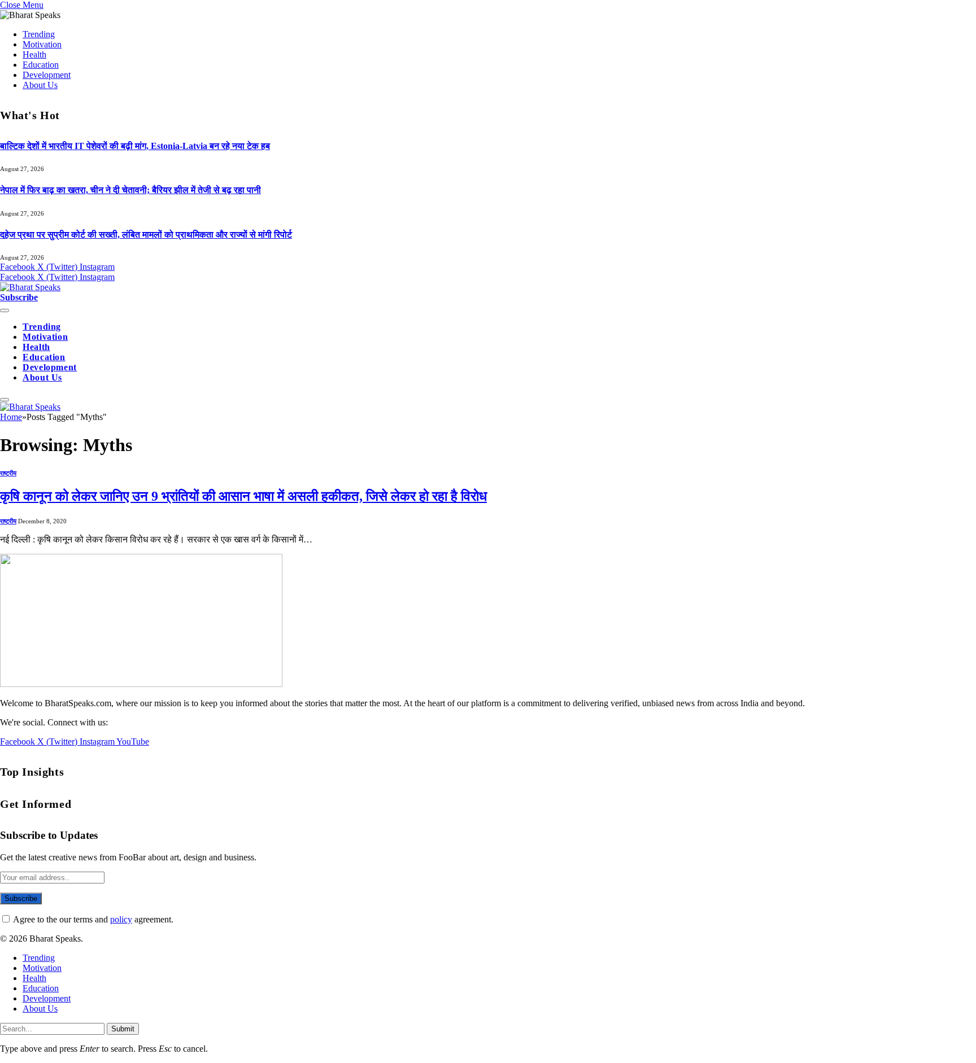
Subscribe (19, 297)
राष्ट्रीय (8, 473)
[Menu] (4, 310)
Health (34, 54)
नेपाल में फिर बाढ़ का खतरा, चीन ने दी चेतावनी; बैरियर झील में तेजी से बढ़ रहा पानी (130, 190)
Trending (39, 34)
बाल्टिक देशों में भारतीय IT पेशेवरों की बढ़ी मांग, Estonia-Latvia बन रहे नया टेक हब (135, 146)
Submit (122, 1029)
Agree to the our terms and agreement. (92, 919)
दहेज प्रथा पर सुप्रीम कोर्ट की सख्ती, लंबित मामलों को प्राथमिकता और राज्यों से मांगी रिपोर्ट (146, 234)
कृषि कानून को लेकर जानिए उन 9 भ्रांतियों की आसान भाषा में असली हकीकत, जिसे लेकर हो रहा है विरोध (243, 496)
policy (121, 919)
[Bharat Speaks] (30, 287)
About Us (40, 85)
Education (41, 64)
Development (47, 75)
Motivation (42, 44)
